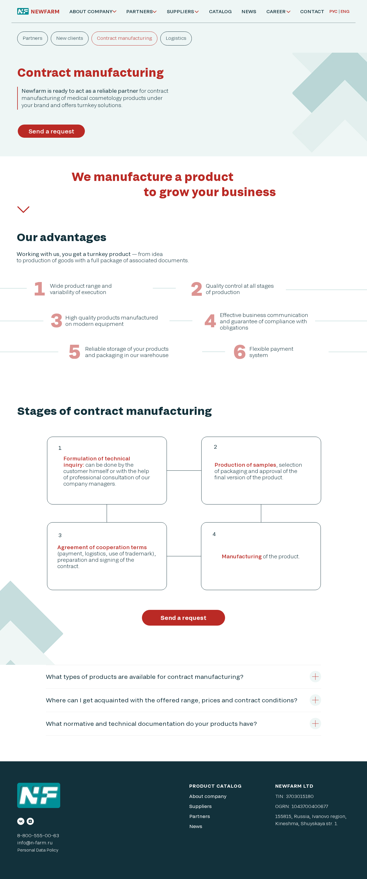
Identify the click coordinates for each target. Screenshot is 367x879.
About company (208, 796)
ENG (345, 11)
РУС (333, 11)
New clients (69, 38)
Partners (32, 38)
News (195, 826)
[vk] (20, 821)
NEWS (248, 11)
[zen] (30, 821)
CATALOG (220, 11)
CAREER (276, 11)
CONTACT (312, 11)
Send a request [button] (51, 131)
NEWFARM (45, 11)
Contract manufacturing (124, 38)
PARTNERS (139, 11)
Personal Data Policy (37, 850)
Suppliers (200, 806)
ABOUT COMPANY (90, 11)
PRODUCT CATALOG (215, 786)
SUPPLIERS (180, 11)
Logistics (176, 38)
